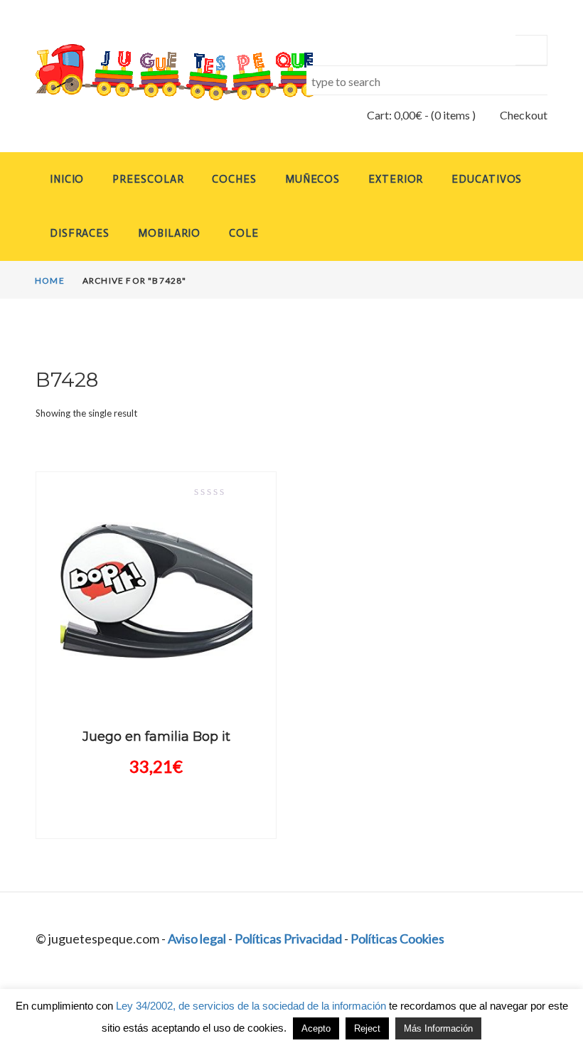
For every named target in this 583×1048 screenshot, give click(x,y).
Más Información (438, 1028)
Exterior (395, 179)
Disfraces (79, 233)
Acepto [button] (316, 1028)
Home (50, 280)
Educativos (486, 179)
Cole (244, 233)
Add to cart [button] (156, 686)
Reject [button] (367, 1028)
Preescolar (147, 179)
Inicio (67, 179)
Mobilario (169, 233)
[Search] (531, 50)
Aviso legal (197, 938)
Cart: (394, 115)
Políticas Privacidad (288, 938)
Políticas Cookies (397, 938)
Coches (234, 179)
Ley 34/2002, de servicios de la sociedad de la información (251, 1006)
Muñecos (312, 179)
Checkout (523, 115)
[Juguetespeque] (156, 72)
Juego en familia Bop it (156, 736)
